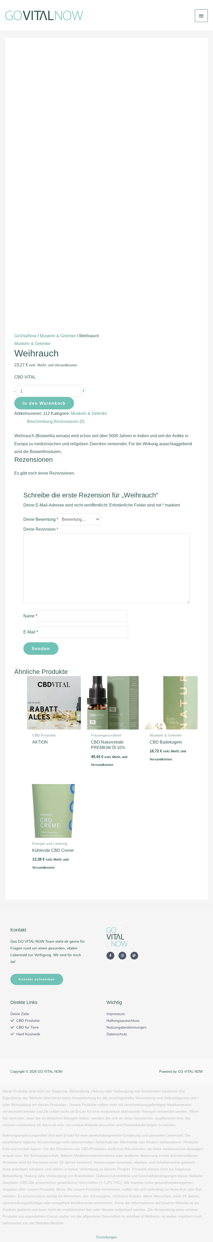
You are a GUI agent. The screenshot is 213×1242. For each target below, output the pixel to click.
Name (30, 615)
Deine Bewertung (40, 519)
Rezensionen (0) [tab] (69, 421)
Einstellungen (106, 1237)
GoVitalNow (25, 335)
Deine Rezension (40, 529)
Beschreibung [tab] (40, 421)
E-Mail (30, 632)
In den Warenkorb (44, 403)
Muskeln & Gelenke (58, 335)
